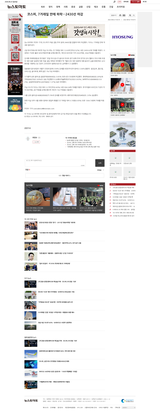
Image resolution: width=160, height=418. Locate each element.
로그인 (144, 1)
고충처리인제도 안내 (91, 407)
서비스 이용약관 (103, 407)
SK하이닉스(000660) (90, 79)
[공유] (124, 15)
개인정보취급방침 (70, 407)
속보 (43, 7)
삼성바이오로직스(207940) (39, 82)
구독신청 (117, 407)
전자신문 (126, 1)
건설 (111, 7)
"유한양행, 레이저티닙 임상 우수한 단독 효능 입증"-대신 (83, 146)
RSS (111, 407)
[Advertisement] (144, 39)
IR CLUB (79, 407)
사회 (66, 7)
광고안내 (60, 407)
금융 (81, 7)
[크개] (130, 15)
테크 (96, 7)
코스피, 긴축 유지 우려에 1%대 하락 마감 (79, 142)
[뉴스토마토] (16, 6)
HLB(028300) (42, 95)
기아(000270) (29, 79)
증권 (73, 7)
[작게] (134, 15)
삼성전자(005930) (47, 77)
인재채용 (52, 407)
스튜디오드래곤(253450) (75, 95)
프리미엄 (121, 7)
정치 (50, 7)
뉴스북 (37, 142)
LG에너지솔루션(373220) (64, 79)
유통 (104, 7)
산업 (88, 7)
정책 (58, 7)
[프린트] (120, 15)
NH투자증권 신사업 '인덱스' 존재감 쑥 (78, 140)
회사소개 (45, 407)
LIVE (119, 1)
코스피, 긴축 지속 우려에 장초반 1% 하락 (79, 144)
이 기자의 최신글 (71, 138)
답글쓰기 (113, 15)
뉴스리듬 (113, 55)
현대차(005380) (89, 77)
